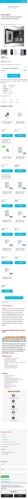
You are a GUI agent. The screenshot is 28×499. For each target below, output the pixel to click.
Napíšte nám (4, 437)
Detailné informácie (5, 96)
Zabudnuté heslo (5, 481)
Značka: (20, 24)
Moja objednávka (5, 446)
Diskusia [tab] (7, 301)
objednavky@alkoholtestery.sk (8, 452)
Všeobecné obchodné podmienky (8, 441)
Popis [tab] (3, 301)
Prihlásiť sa (5, 476)
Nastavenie (13, 491)
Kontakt (3, 434)
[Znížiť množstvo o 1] (5, 76)
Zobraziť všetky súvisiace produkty (14, 296)
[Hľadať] (2, 1)
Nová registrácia (5, 479)
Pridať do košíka (13, 75)
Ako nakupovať (5, 439)
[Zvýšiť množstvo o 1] (5, 75)
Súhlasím (20, 495)
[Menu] (24, 1)
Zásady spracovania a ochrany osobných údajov (11, 444)
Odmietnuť (7, 495)
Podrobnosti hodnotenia (10, 24)
